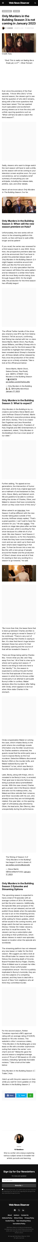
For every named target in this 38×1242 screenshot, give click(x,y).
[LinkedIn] (23, 1210)
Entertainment (7, 11)
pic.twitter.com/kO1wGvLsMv (18, 382)
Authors (16, 1215)
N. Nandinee (19, 1149)
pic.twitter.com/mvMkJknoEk (18, 865)
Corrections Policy (19, 1223)
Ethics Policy (18, 1218)
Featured (16, 11)
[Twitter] (19, 1210)
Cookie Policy (10, 1221)
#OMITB (13, 379)
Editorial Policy (7, 1218)
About (10, 1215)
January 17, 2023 (13, 391)
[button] (3, 3)
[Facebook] (14, 1210)
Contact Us (24, 1215)
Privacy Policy (29, 1218)
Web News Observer (19, 2)
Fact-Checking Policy (23, 1221)
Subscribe (18, 1185)
